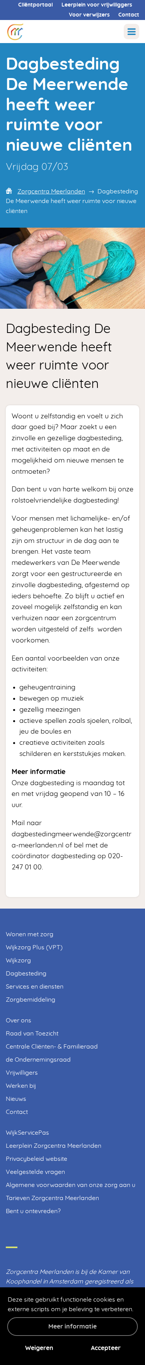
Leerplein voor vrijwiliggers (96, 5)
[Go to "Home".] (15, 31)
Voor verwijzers (89, 15)
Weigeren (39, 1348)
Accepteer (106, 1348)
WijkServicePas (27, 1133)
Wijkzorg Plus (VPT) (34, 947)
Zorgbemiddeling (30, 1000)
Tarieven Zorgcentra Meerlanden (52, 1198)
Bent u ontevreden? (33, 1211)
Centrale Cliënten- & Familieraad (52, 1047)
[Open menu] (131, 31)
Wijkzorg (18, 960)
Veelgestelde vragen (35, 1172)
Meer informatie (72, 1326)
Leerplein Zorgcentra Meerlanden (53, 1146)
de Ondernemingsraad (38, 1060)
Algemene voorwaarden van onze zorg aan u (70, 1185)
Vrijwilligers (22, 1073)
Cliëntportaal (35, 5)
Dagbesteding (26, 973)
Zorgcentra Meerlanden (51, 191)
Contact (128, 15)
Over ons (18, 1020)
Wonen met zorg (29, 934)
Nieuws (16, 1099)
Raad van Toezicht (32, 1033)
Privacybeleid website (36, 1159)
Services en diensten (34, 987)
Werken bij (21, 1086)
